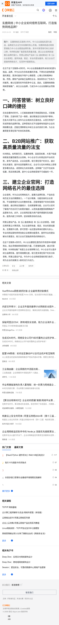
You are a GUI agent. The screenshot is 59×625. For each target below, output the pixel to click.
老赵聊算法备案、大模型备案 (13, 408)
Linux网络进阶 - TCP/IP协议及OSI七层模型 (20, 528)
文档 (4, 598)
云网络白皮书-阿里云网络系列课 (16, 517)
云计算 (21, 266)
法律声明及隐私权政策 (11, 608)
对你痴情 (5, 345)
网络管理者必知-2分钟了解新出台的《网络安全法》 (24, 533)
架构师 (30, 266)
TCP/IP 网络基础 (9, 507)
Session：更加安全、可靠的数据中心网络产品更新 (24, 567)
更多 (4, 540)
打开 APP (51, 3)
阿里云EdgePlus (8, 330)
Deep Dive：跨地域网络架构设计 (16, 562)
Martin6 (5, 299)
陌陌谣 (4, 439)
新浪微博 (15, 584)
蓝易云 (4, 361)
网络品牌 (15, 270)
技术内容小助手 (8, 424)
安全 (13, 266)
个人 (55, 15)
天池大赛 (20, 598)
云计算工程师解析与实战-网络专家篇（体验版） (22, 512)
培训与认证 (29, 598)
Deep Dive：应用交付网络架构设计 (17, 556)
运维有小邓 (6, 314)
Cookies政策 (25, 608)
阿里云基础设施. (8, 392)
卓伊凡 (4, 377)
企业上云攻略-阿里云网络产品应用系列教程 (20, 522)
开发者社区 (11, 598)
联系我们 (29, 592)
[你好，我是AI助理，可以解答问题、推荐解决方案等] (44, 10)
